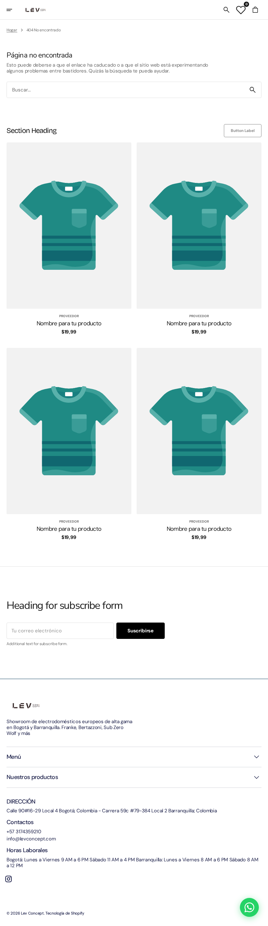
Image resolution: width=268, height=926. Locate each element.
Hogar (12, 30)
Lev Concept (32, 913)
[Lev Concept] (35, 10)
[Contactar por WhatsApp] (249, 907)
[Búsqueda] (252, 90)
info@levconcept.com (31, 839)
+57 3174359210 (24, 832)
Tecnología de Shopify (64, 913)
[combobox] (125, 90)
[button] (14, 10)
